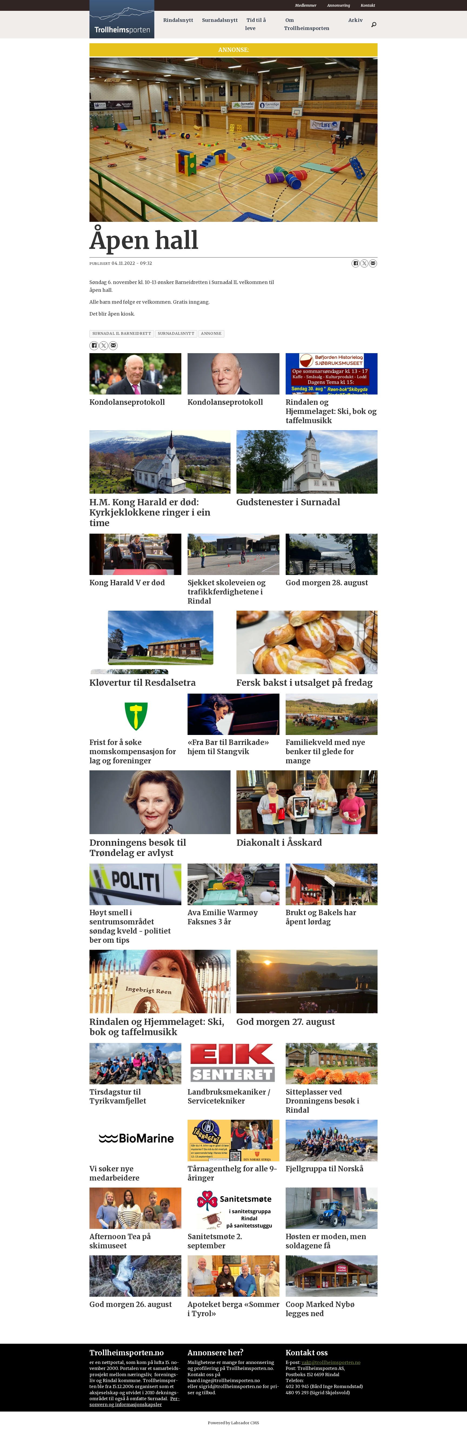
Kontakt (368, 5)
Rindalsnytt (178, 20)
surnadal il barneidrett (121, 333)
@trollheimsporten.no (336, 1362)
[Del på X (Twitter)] (364, 263)
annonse (211, 333)
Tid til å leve (255, 24)
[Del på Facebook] (356, 263)
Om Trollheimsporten (306, 24)
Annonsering (338, 5)
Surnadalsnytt (220, 20)
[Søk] (374, 24)
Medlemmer (305, 5)
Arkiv (355, 20)
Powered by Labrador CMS (233, 1422)
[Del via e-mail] (373, 263)
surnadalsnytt (176, 333)
